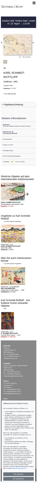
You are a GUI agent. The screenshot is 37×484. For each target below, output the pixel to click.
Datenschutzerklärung (19, 468)
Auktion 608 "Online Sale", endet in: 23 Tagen (18, 22)
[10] (33, 42)
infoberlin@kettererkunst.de (12, 393)
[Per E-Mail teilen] (11, 161)
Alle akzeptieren (18, 479)
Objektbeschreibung (13, 104)
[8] (1, 42)
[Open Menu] (34, 2)
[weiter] (27, 194)
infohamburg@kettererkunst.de (13, 376)
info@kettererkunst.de (10, 358)
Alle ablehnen (18, 474)
